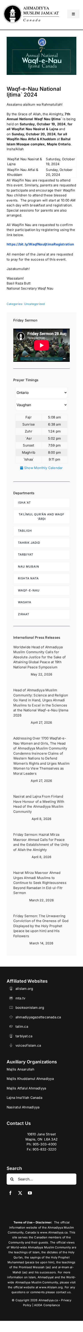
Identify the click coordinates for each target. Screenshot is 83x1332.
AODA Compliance (47, 1305)
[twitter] (20, 1193)
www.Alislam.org (51, 1287)
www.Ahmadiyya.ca (54, 1232)
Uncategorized (34, 304)
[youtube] (30, 1193)
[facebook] (10, 1193)
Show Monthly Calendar (43, 468)
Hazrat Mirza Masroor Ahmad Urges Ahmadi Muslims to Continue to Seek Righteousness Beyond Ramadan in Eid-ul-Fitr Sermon (39, 883)
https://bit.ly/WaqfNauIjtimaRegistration (40, 244)
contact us (63, 1292)
